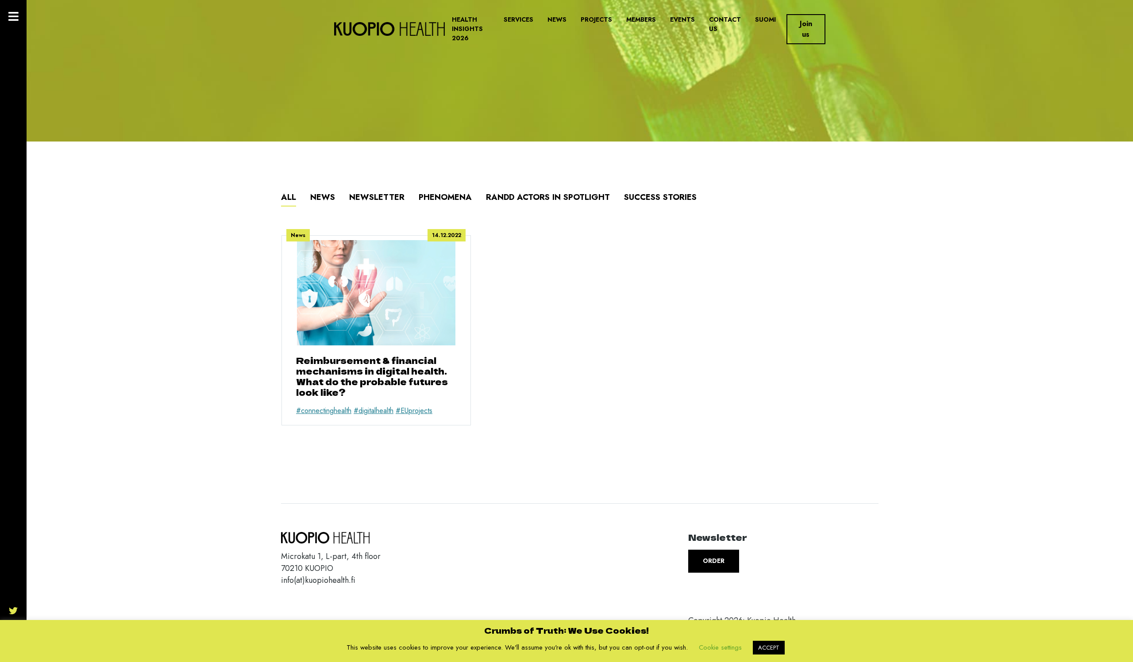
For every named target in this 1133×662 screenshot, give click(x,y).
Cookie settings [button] (720, 647)
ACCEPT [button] (768, 647)
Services (518, 19)
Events (682, 19)
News (556, 19)
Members (641, 19)
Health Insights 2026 (467, 28)
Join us (806, 29)
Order (714, 560)
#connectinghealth (323, 411)
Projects (596, 19)
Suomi (765, 19)
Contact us (725, 24)
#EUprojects (414, 411)
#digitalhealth (373, 411)
